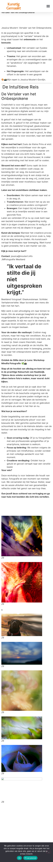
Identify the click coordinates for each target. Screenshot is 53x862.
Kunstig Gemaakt (13, 6)
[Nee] (48, 852)
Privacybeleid (30, 858)
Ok (19, 858)
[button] (48, 6)
